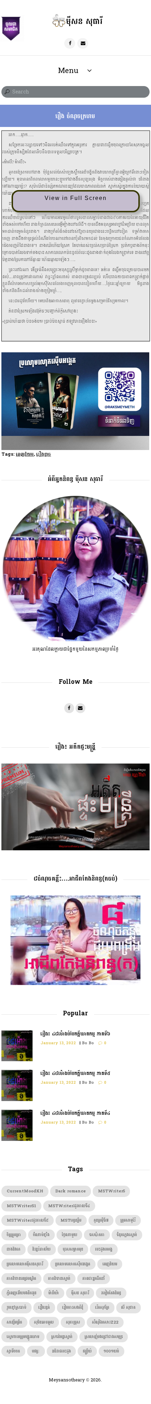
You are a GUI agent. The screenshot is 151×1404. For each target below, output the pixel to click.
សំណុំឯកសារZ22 (105, 1322)
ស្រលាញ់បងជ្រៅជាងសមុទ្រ (104, 1337)
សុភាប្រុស (73, 1322)
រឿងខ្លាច (43, 454)
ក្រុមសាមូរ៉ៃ (128, 1220)
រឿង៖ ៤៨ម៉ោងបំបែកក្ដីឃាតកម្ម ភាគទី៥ (75, 1073)
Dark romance (70, 1191)
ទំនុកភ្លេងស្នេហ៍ (127, 1235)
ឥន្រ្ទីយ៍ (87, 1351)
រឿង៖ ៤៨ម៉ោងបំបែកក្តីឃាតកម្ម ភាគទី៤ (75, 1113)
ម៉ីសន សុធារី (80, 1293)
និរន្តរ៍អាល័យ (41, 1249)
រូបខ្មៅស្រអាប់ (16, 1307)
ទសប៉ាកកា (97, 1235)
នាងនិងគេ (13, 1249)
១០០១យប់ (111, 1351)
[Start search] (6, 92)
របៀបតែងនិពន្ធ (111, 1293)
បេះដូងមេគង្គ (103, 1249)
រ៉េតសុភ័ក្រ (102, 1307)
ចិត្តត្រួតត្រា (14, 1235)
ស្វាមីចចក (13, 1351)
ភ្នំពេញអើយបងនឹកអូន (22, 1293)
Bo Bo (88, 1043)
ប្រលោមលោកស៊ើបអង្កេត (72, 1264)
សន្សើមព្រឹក (14, 1322)
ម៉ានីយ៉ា (53, 1293)
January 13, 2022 (58, 1043)
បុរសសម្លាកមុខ (73, 1249)
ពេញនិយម (25, 454)
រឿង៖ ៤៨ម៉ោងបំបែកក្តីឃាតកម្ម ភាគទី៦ (75, 1033)
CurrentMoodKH (25, 1191)
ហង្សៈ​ (36, 1351)
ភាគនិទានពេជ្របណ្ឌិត (21, 1278)
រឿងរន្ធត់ (44, 1307)
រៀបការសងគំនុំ (72, 1307)
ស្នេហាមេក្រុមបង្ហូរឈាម (23, 1337)
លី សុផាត (128, 1307)
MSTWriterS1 (21, 1206)
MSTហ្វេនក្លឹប (70, 1220)
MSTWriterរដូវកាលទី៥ (27, 1220)
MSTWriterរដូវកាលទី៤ (69, 1206)
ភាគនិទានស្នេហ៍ (59, 1278)
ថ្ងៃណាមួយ (69, 1235)
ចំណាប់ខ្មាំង (41, 1235)
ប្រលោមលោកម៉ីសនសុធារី (25, 1264)
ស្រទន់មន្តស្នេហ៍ (61, 1337)
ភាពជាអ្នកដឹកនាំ (94, 1278)
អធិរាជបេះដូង (61, 1351)
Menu (68, 70)
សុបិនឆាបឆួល (44, 1322)
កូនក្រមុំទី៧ (101, 1220)
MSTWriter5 (111, 1191)
